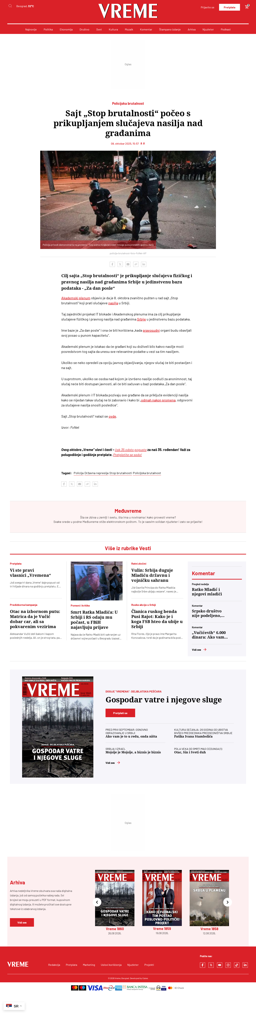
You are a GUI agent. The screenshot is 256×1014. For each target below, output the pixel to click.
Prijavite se (207, 7)
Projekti (149, 964)
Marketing (89, 964)
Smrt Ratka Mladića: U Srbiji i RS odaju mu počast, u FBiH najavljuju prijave (94, 620)
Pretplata (229, 7)
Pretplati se (120, 713)
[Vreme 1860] (57, 727)
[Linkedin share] (143, 264)
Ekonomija (66, 29)
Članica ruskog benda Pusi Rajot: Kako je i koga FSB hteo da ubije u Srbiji (157, 619)
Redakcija (54, 964)
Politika (48, 29)
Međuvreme (91, 522)
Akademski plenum (75, 298)
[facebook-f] (202, 965)
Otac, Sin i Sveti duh (190, 752)
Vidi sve (196, 649)
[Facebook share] (112, 264)
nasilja (113, 303)
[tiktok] (236, 965)
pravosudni (151, 330)
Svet (99, 29)
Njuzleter (208, 29)
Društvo (84, 29)
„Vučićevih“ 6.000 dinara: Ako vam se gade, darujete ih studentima (209, 635)
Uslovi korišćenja (111, 964)
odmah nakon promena (158, 400)
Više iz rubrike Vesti (128, 548)
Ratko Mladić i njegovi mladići (207, 591)
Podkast (226, 29)
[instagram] (228, 965)
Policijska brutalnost (147, 473)
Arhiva (192, 29)
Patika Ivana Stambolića (193, 736)
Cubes (145, 978)
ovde (112, 416)
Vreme (118, 978)
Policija (79, 473)
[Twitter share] (120, 264)
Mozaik (129, 29)
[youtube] (219, 965)
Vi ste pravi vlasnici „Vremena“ (30, 573)
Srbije (141, 319)
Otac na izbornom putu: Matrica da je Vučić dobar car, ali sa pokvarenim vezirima (35, 619)
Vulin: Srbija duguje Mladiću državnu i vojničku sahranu (152, 575)
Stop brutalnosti (120, 473)
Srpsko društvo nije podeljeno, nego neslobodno (208, 613)
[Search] (10, 6)
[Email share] (128, 264)
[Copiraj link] (135, 264)
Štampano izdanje (170, 29)
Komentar (146, 29)
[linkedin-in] (245, 965)
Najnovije (31, 29)
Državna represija (96, 473)
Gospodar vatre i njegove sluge (164, 699)
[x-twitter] (211, 965)
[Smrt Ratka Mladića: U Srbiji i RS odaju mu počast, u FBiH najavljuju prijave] (97, 580)
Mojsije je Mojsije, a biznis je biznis (133, 752)
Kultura (113, 29)
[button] (97, 902)
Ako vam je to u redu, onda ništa (131, 736)
